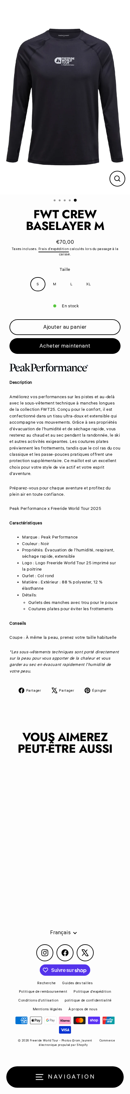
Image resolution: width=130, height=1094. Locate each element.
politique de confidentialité (88, 1000)
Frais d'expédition (53, 249)
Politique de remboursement (43, 991)
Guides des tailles (77, 983)
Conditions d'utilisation (38, 1000)
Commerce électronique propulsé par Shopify (77, 1043)
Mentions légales (47, 1009)
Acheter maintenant (64, 346)
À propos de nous (82, 1009)
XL (88, 284)
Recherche (46, 983)
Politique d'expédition (92, 991)
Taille (65, 269)
